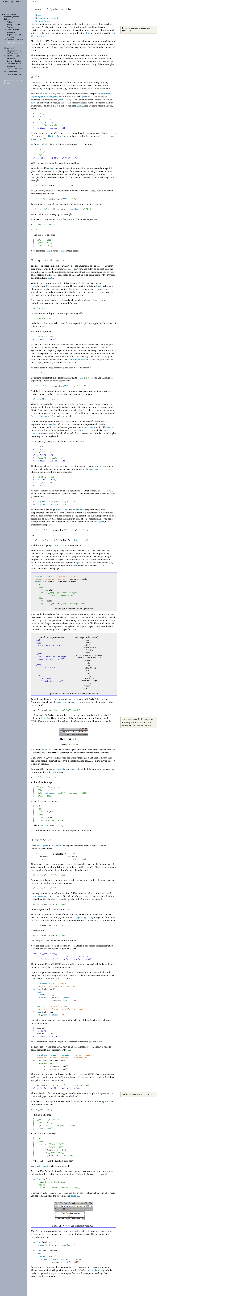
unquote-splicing (84, 918)
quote (45, 94)
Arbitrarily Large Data (15, 40)
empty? (43, 995)
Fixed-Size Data (13, 30)
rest (65, 1000)
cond (39, 992)
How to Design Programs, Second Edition (11, 17)
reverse (40, 1245)
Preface (10, 22)
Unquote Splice (42, 21)
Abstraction (11, 48)
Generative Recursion (15, 64)
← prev (5, 2)
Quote (38, 15)
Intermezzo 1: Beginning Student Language (14, 35)
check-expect (41, 1166)
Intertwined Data (13, 56)
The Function (56, 136)
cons (103, 136)
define (37, 308)
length (61, 1259)
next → (18, 2)
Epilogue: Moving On (14, 74)
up (12, 2)
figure (80, 562)
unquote (59, 502)
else (41, 998)
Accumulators (12, 72)
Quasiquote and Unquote (47, 18)
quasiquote (89, 427)
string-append (48, 793)
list (87, 33)
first (66, 998)
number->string (50, 1015)
